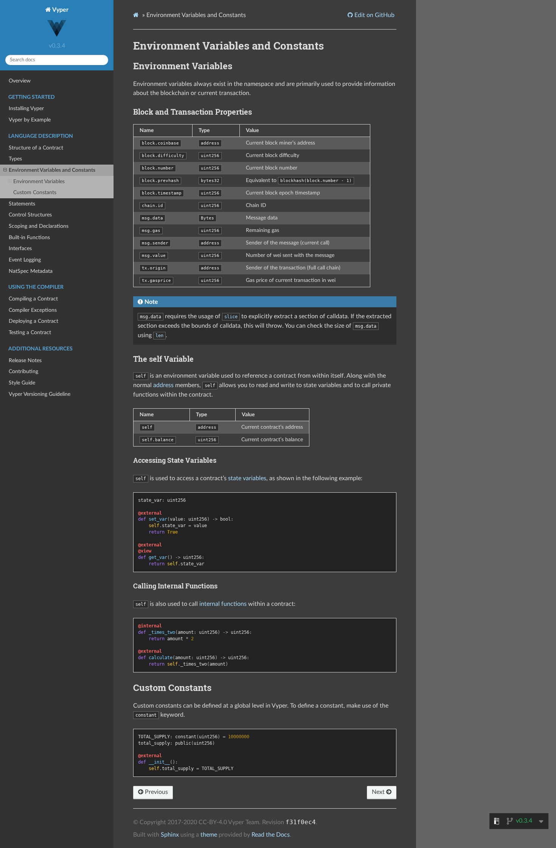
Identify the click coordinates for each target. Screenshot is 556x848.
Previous (155, 792)
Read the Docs (271, 835)
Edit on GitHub (373, 15)
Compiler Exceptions (33, 310)
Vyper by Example (30, 120)
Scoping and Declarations (38, 226)
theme (208, 835)
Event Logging (25, 260)
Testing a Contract (30, 332)
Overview (20, 81)
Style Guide (22, 383)
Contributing (23, 371)
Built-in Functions (29, 237)
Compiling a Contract (33, 299)
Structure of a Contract (36, 148)
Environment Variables (39, 181)
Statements (22, 204)
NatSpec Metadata (31, 271)
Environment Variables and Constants (52, 170)
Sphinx (170, 835)
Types (15, 159)
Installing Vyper (26, 108)
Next (379, 792)
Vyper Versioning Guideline (39, 394)
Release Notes (25, 360)
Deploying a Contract (33, 321)
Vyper (59, 10)
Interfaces (20, 248)
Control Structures (30, 215)
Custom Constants (34, 192)
